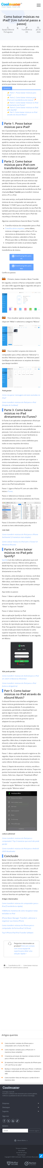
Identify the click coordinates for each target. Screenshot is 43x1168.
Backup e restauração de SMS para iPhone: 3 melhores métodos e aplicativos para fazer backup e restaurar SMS (23, 1071)
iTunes (10, 491)
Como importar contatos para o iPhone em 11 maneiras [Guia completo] (20, 1051)
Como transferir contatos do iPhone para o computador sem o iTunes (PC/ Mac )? (19, 1044)
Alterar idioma (21, 1140)
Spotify (4, 560)
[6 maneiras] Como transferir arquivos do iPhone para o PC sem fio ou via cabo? (23, 1064)
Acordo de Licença (21, 1152)
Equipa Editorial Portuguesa (8, 31)
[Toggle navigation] (38, 5)
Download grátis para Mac (23, 267)
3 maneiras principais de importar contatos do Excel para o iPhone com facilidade (22, 1057)
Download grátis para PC (23, 257)
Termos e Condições (21, 1148)
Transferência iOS (27, 31)
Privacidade (21, 1150)
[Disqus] (22, 1002)
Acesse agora (34, 1131)
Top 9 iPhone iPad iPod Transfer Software (17, 933)
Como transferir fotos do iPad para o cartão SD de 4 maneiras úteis (22, 1079)
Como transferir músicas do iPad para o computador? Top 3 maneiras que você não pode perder (20, 841)
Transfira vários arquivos (14, 228)
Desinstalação (22, 1155)
